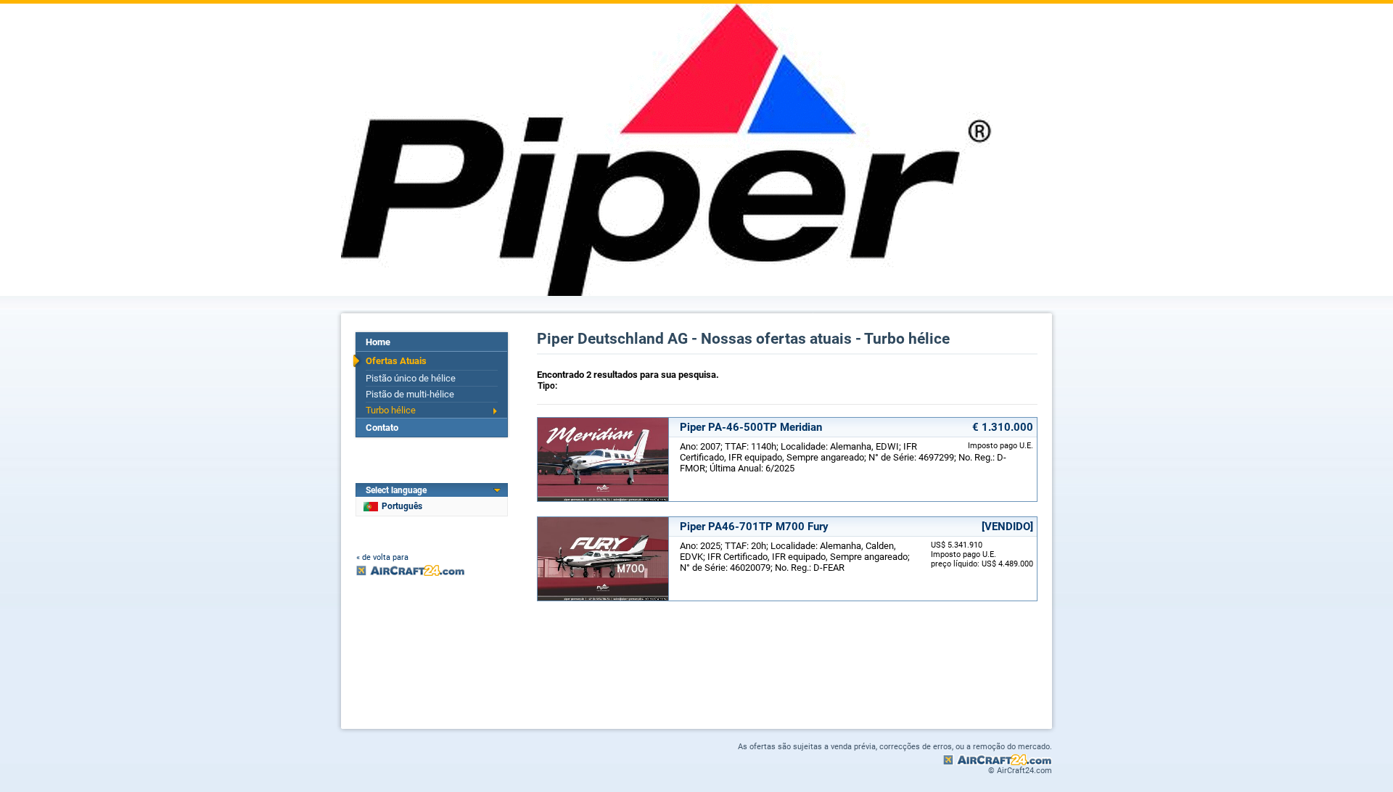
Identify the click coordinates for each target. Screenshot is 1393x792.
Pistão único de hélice (411, 378)
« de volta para (382, 557)
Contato (382, 427)
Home (378, 342)
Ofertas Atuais (396, 360)
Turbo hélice (391, 410)
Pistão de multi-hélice (410, 394)
